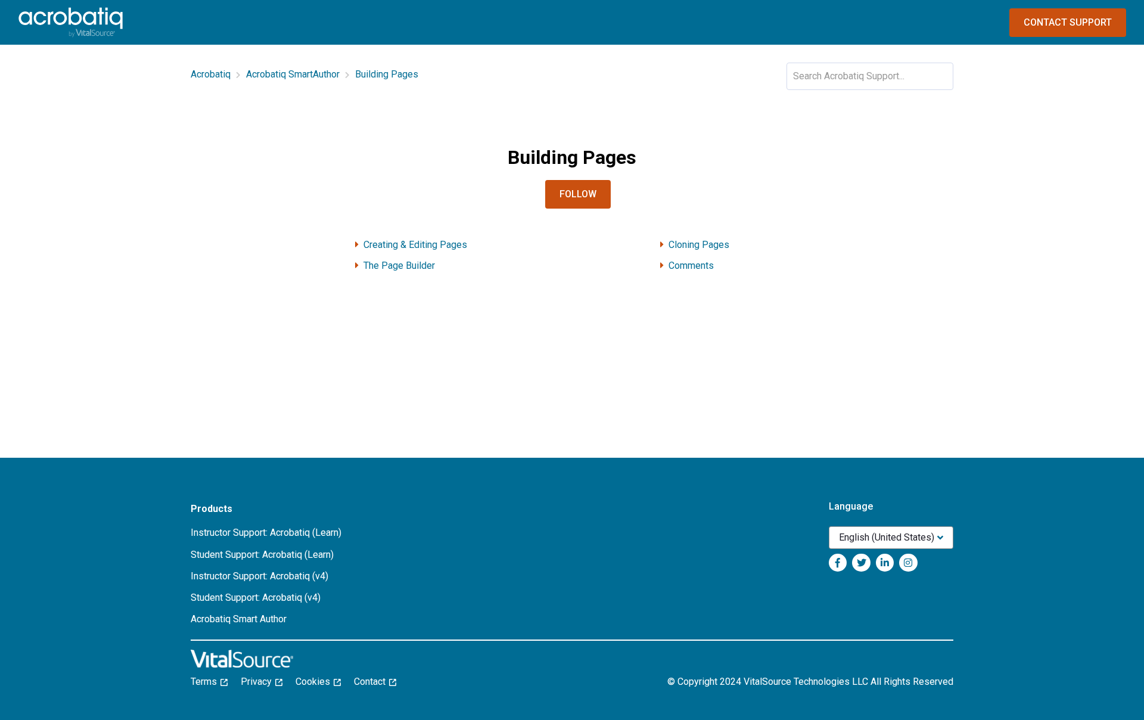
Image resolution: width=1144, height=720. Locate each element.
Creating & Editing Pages (415, 244)
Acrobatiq (211, 74)
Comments (691, 265)
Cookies (316, 681)
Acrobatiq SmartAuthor (293, 74)
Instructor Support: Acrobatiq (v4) (259, 576)
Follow (577, 194)
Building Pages (386, 74)
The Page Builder (399, 265)
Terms (207, 681)
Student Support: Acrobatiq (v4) (256, 597)
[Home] (70, 22)
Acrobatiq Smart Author (239, 619)
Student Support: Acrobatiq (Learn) (262, 554)
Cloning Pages (699, 244)
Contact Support (1068, 22)
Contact (373, 681)
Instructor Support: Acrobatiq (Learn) (266, 532)
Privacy (260, 681)
